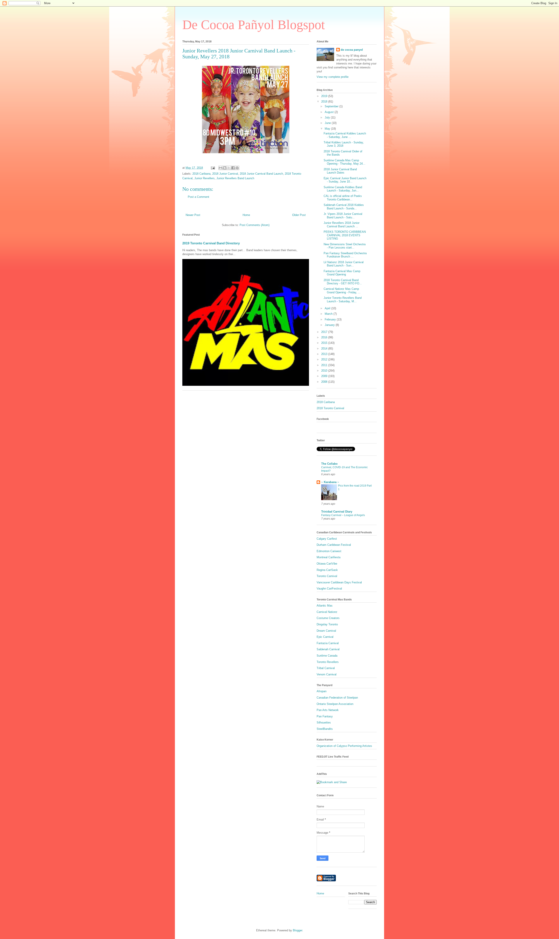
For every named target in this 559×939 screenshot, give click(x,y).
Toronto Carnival (327, 576)
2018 (324, 101)
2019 (324, 96)
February (331, 319)
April (328, 308)
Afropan (321, 691)
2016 (324, 337)
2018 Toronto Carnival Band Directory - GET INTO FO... (343, 281)
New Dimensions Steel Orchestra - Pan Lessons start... (345, 246)
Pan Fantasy (325, 716)
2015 (324, 342)
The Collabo (329, 463)
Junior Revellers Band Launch (235, 178)
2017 (324, 332)
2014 (324, 348)
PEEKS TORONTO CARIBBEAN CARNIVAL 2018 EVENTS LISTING (345, 235)
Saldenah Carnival (328, 649)
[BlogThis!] (225, 168)
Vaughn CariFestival (329, 588)
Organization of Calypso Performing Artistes (344, 746)
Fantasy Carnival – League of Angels (343, 515)
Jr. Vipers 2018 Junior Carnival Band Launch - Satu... (343, 215)
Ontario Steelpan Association (335, 704)
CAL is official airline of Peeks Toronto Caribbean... (343, 197)
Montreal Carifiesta (328, 557)
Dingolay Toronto (327, 624)
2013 (324, 354)
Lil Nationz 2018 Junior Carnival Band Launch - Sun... (344, 264)
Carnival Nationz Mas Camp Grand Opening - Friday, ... (342, 290)
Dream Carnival (326, 630)
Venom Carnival (326, 674)
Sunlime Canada (327, 655)
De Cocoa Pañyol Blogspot (253, 24)
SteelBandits (325, 728)
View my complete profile (333, 76)
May (328, 128)
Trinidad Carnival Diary (336, 511)
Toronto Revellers (328, 662)
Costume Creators (328, 618)
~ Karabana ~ (330, 482)
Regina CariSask (327, 570)
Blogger (297, 930)
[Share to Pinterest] (237, 168)
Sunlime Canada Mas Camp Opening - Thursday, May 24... (344, 162)
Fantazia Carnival (328, 643)
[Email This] (220, 168)
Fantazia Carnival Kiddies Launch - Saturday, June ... (345, 135)
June (328, 123)
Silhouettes (324, 722)
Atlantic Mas (325, 605)
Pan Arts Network (328, 710)
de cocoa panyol (352, 49)
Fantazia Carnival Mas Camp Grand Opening (342, 273)
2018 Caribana (201, 173)
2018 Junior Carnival (225, 173)
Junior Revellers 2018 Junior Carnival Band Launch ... (341, 224)
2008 (324, 381)
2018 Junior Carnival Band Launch (261, 173)
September (332, 106)
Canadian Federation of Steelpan (337, 697)
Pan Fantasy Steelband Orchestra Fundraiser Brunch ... (345, 255)
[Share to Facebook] (233, 168)
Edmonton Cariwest (329, 551)
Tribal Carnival (326, 668)
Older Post (299, 215)
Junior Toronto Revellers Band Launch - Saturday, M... (343, 299)
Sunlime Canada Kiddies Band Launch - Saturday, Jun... (343, 189)
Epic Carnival (325, 636)
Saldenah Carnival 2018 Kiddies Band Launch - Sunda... (344, 206)
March (329, 313)
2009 (324, 376)
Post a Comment (198, 196)
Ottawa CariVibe (327, 563)
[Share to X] (229, 168)
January (330, 325)
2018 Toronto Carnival (330, 408)
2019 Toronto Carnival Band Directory (211, 243)
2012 (324, 359)
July (328, 117)
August (330, 112)
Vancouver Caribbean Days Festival (339, 582)
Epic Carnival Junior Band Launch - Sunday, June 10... (345, 180)
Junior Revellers (204, 178)
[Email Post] (212, 167)
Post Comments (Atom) (254, 225)
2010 (324, 370)
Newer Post (193, 215)
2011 (324, 365)
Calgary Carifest (327, 538)
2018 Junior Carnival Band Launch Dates (340, 171)
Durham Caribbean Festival (334, 544)
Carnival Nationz (327, 612)
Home (246, 215)
